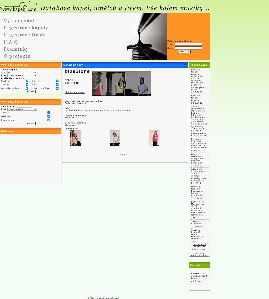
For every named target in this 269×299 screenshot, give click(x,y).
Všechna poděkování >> (199, 254)
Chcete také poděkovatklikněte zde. (199, 246)
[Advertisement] (30, 160)
